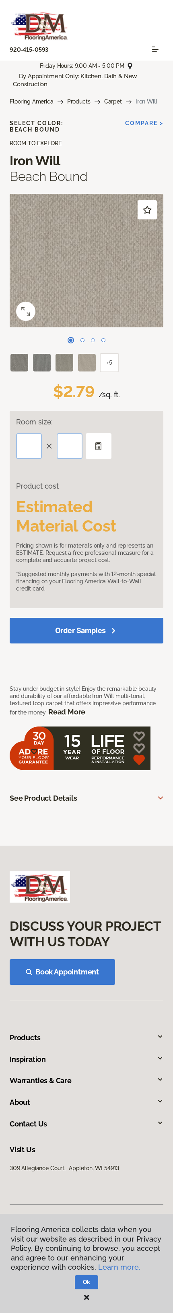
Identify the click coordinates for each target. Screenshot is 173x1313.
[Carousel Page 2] (82, 340)
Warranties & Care (41, 1080)
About (20, 1102)
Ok (87, 1282)
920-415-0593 (29, 50)
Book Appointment (67, 972)
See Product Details (43, 798)
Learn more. (119, 1267)
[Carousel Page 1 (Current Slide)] (71, 340)
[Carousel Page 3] (93, 340)
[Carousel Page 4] (103, 340)
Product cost (37, 486)
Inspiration (28, 1059)
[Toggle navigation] (155, 49)
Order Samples (80, 630)
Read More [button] (66, 712)
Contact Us (28, 1124)
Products (79, 101)
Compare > (144, 123)
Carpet (113, 101)
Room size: (34, 422)
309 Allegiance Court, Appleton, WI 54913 (64, 1168)
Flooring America (32, 101)
